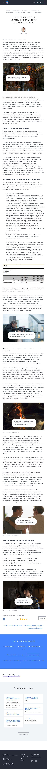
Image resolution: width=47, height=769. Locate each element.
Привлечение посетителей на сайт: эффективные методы (32, 708)
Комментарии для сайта (11, 676)
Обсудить (42, 618)
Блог (22, 758)
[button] (40, 2)
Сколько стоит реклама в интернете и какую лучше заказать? (13, 722)
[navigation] (4, 2)
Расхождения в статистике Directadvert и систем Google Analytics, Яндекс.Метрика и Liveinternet (34, 627)
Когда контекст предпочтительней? (12, 625)
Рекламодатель (9, 646)
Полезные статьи (24, 756)
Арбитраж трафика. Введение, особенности (12, 713)
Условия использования (8, 763)
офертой (24, 660)
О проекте (23, 754)
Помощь (22, 760)
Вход (34, 2)
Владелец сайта (22, 646)
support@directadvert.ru (36, 757)
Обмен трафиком (35, 646)
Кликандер (28, 718)
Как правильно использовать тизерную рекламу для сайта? (12, 699)
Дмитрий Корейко (24, 33)
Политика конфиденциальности (9, 764)
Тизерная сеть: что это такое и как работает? (31, 698)
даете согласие (33, 660)
